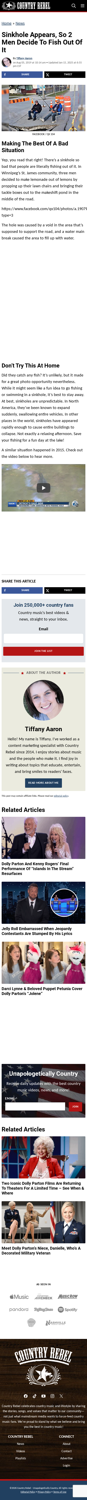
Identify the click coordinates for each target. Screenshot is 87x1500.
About (66, 1444)
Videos (20, 1451)
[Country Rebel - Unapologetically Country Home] (26, 5)
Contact (67, 1451)
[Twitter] (61, 1396)
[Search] (73, 5)
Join (75, 1106)
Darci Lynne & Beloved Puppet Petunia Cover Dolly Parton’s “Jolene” (42, 991)
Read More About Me (43, 782)
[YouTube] (43, 1396)
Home (7, 24)
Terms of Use (59, 1492)
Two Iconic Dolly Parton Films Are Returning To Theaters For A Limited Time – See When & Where (43, 1188)
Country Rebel (20, 1437)
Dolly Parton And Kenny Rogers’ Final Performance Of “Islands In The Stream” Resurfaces (38, 868)
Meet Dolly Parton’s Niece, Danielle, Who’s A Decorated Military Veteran (41, 1251)
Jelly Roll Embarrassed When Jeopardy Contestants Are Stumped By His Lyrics (37, 931)
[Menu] (82, 5)
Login (66, 1465)
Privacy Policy (44, 1492)
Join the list (43, 651)
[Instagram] (52, 1396)
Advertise (66, 1458)
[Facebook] (25, 1396)
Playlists (20, 1458)
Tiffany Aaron (24, 58)
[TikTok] (34, 1396)
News (20, 24)
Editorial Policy (28, 1492)
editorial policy (61, 796)
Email (43, 629)
